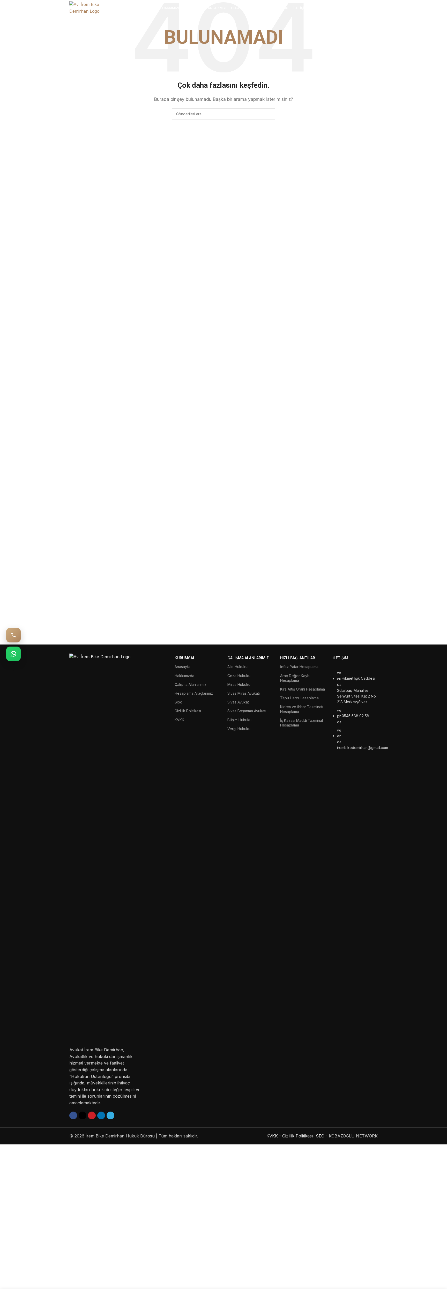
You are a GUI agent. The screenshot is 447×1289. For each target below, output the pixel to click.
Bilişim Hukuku (239, 720)
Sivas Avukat (238, 702)
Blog (178, 702)
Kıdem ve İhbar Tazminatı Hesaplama (301, 709)
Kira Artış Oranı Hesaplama (302, 689)
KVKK (179, 720)
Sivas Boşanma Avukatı (246, 711)
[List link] (355, 890)
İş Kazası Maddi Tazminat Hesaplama (301, 722)
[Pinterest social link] (92, 1115)
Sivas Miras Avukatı (243, 693)
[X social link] (82, 1115)
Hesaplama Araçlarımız (194, 693)
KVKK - (273, 1135)
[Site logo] (92, 7)
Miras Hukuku (238, 684)
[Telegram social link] (110, 1115)
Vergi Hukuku (238, 728)
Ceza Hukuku (238, 675)
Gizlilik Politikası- (298, 1135)
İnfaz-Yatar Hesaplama (299, 666)
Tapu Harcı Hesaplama (299, 698)
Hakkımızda (184, 675)
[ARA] (269, 114)
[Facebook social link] (73, 1115)
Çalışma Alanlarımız (190, 684)
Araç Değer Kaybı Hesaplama (295, 678)
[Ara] (376, 8)
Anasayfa (182, 666)
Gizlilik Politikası (188, 711)
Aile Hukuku (237, 666)
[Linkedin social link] (101, 1115)
